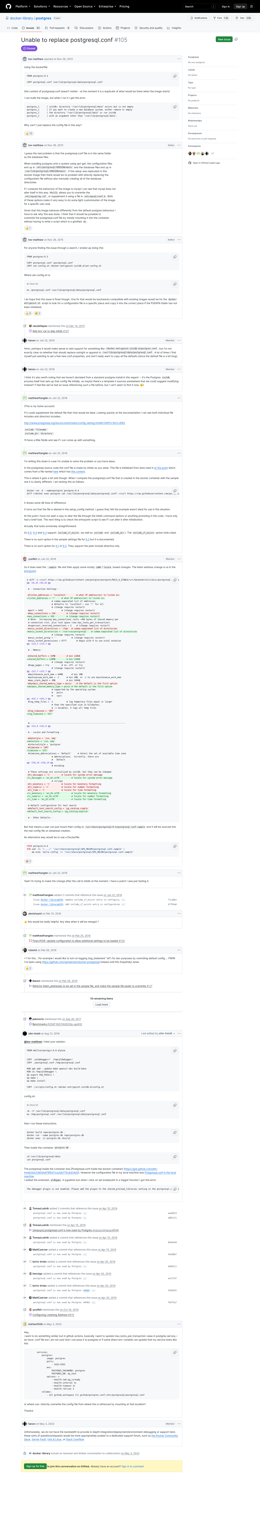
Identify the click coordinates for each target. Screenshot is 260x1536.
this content (78, 471)
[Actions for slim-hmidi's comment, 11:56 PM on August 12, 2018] (179, 1033)
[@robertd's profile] (25, 950)
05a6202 (172, 1290)
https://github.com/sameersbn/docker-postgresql (71, 961)
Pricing (124, 6)
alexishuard (35, 913)
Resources (60, 6)
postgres (43, 18)
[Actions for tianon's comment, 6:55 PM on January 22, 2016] (179, 340)
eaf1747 (172, 1278)
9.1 (57, 545)
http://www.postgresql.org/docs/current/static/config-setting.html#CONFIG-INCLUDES (74, 422)
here (55, 471)
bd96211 (172, 1266)
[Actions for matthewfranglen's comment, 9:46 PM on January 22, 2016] (179, 453)
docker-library (21, 18)
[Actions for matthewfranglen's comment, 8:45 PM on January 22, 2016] (179, 398)
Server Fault (39, 1439)
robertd (32, 950)
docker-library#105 (52, 900)
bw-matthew (35, 58)
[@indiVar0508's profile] (25, 1324)
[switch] (29, 133)
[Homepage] (8, 6)
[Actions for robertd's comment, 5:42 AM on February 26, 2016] (179, 950)
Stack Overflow (75, 1439)
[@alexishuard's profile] (25, 913)
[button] (175, 76)
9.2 (87, 539)
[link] (38, 326)
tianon (31, 340)
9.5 (30, 532)
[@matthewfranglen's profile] (25, 398)
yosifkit (32, 558)
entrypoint (30, 570)
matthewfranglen (38, 397)
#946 (86, 1290)
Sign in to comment (133, 1466)
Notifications (201, 18)
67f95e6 (172, 904)
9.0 (65, 545)
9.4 (35, 532)
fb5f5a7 (172, 1302)
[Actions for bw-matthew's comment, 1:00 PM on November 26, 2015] (179, 239)
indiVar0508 (35, 1324)
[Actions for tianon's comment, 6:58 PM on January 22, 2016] (179, 369)
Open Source (83, 6)
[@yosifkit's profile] (25, 559)
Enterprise (106, 6)
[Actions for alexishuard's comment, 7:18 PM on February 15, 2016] (179, 913)
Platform (21, 6)
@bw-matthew (33, 1041)
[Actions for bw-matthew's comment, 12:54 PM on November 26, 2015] (179, 145)
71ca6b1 (172, 900)
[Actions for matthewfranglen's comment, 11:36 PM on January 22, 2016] (179, 872)
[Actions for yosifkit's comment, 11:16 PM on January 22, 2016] (179, 559)
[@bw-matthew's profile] (25, 58)
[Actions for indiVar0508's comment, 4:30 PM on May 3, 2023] (179, 1324)
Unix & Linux (54, 1439)
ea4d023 (172, 1213)
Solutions (40, 6)
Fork (222, 18)
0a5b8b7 (172, 1254)
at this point (161, 467)
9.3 (45, 532)
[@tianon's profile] (25, 340)
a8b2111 (172, 1218)
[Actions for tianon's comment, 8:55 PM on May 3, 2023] (179, 1423)
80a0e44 (172, 1242)
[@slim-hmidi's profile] (25, 1033)
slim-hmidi (34, 1033)
